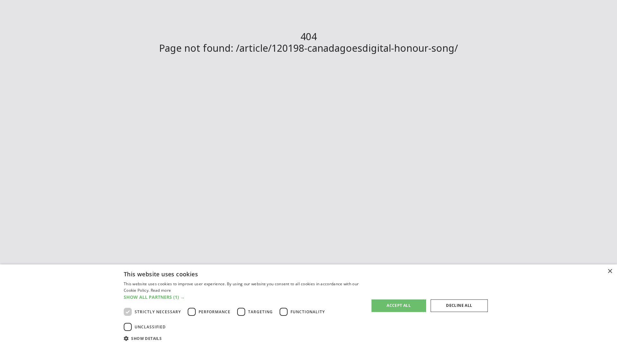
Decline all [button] (459, 305)
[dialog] (308, 305)
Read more (161, 290)
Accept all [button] (399, 305)
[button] (243, 297)
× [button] (609, 271)
